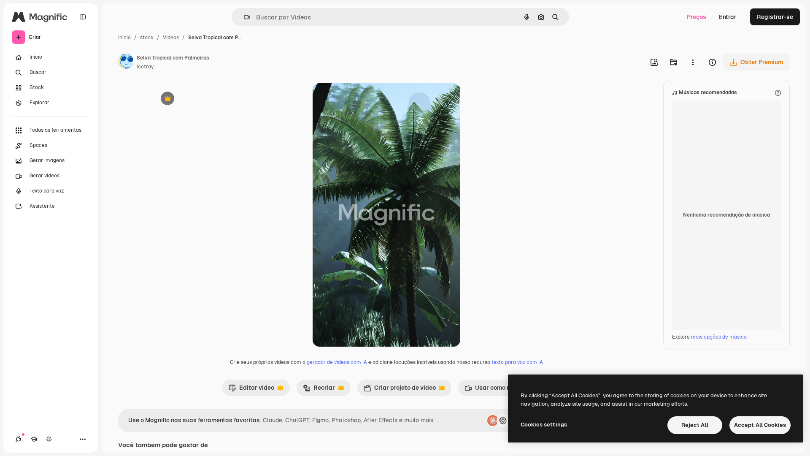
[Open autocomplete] (243, 17)
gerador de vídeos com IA (337, 362)
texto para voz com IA (517, 362)
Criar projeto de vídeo (400, 390)
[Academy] (33, 439)
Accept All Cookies (760, 425)
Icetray (145, 66)
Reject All (694, 425)
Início (124, 37)
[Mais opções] (692, 62)
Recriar (319, 390)
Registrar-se (775, 17)
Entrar (728, 17)
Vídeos (171, 37)
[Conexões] (18, 439)
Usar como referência (499, 390)
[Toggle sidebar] (82, 17)
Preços (696, 17)
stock (147, 37)
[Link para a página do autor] (125, 62)
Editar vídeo (251, 390)
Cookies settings (544, 424)
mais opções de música (719, 337)
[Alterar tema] (49, 439)
